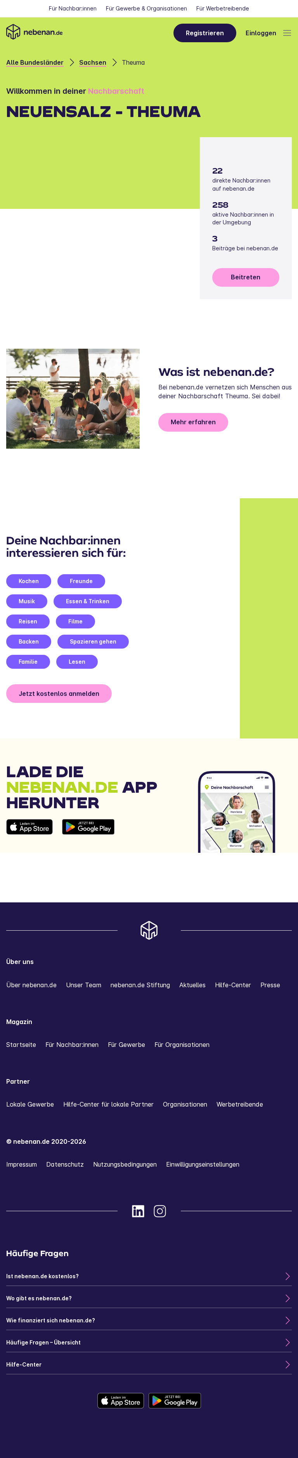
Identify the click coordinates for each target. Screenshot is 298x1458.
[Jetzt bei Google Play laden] (88, 836)
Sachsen (92, 62)
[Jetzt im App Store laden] (29, 836)
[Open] (287, 33)
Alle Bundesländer (35, 62)
